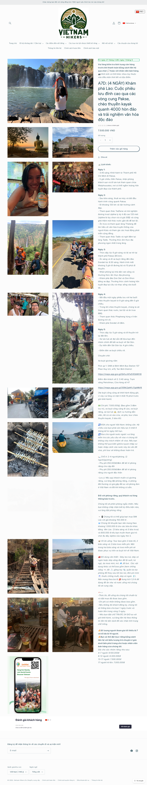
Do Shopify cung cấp (32, 780)
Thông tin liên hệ (97, 780)
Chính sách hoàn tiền (48, 780)
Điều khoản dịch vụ (83, 780)
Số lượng (101, 135)
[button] (10, 23)
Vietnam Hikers (19, 780)
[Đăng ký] (48, 750)
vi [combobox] (48, 720)
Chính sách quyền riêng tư (66, 780)
